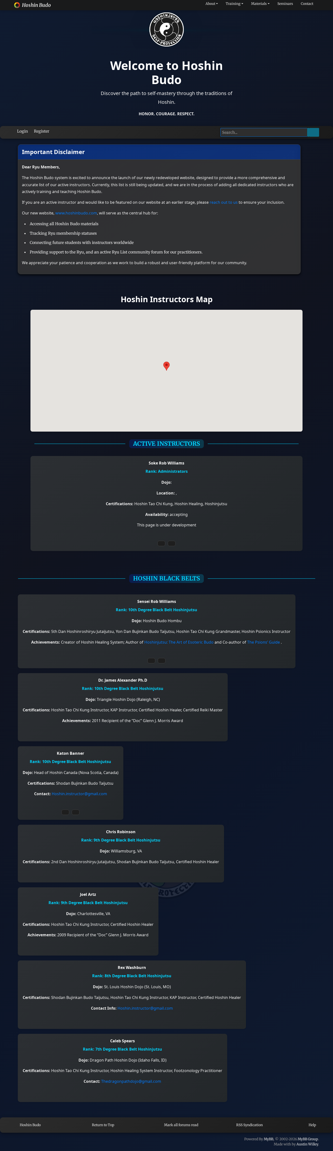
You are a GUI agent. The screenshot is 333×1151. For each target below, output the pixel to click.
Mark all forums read (180, 1125)
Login (22, 131)
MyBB (268, 1139)
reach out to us (224, 202)
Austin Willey (307, 1144)
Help (312, 1125)
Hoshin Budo (30, 1125)
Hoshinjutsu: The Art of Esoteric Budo (179, 642)
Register (41, 131)
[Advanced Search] (308, 132)
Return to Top (102, 1125)
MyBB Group (308, 1139)
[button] (166, 366)
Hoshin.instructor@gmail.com (79, 793)
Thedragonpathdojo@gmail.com (131, 1081)
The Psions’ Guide (264, 642)
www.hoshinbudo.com (76, 213)
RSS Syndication (249, 1125)
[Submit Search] (314, 132)
